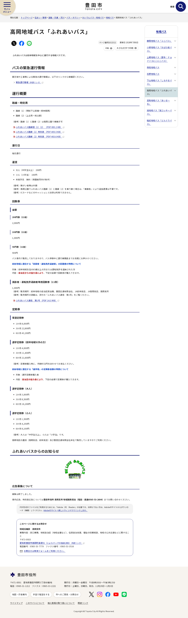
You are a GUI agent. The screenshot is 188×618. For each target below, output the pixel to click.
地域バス (110, 17)
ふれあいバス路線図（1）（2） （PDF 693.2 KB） (39, 127)
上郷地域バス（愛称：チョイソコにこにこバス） (159, 59)
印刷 (107, 48)
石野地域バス (153, 73)
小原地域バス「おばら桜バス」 (159, 49)
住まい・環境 (40, 17)
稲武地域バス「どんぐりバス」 (159, 122)
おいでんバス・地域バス (93, 17)
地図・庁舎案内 (19, 594)
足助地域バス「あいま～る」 (158, 102)
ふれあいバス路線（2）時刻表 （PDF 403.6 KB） (39, 136)
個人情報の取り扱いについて (61, 602)
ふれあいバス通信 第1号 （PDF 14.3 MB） (36, 300)
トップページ (26, 17)
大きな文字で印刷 (125, 47)
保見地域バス (153, 67)
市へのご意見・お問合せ (67, 594)
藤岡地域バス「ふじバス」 (159, 40)
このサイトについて (35, 602)
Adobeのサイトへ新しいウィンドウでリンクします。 (65, 510)
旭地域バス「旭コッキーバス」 (159, 112)
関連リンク (83, 602)
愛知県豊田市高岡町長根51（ (51, 542)
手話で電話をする (41, 594)
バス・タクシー (73, 17)
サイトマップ (16, 602)
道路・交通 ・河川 (56, 17)
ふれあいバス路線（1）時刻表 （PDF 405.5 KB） (39, 131)
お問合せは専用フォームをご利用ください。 (44, 550)
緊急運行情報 (28, 82)
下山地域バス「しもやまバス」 (159, 82)
